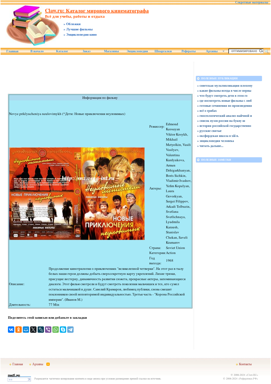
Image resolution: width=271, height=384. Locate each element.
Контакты (245, 364)
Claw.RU (252, 375)
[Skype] (63, 329)
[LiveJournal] (41, 329)
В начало (37, 51)
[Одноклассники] (18, 329)
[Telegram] (70, 329)
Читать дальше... (211, 146)
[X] (33, 329)
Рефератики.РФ (248, 378)
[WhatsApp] (55, 329)
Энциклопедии (137, 51)
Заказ (87, 51)
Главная (12, 51)
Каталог (62, 51)
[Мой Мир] (26, 329)
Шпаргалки (163, 51)
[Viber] (48, 329)
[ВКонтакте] (11, 329)
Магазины (111, 51)
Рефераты (189, 51)
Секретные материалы (251, 2)
